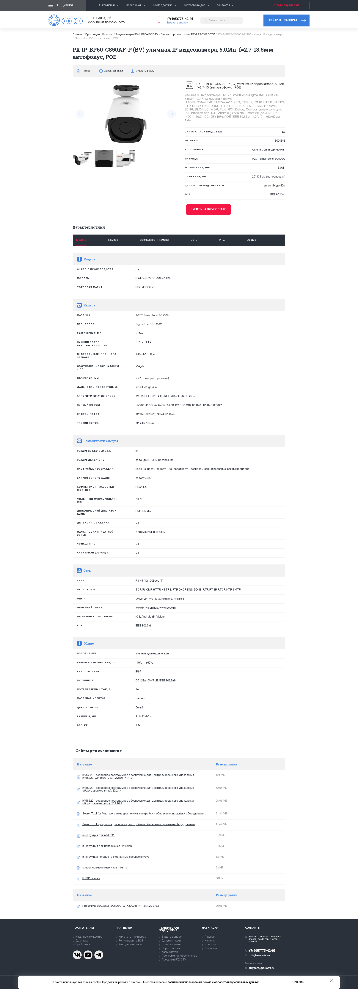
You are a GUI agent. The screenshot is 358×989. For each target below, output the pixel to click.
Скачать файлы (145, 71)
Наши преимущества (89, 937)
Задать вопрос (172, 937)
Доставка (82, 941)
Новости (210, 944)
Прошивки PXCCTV (174, 960)
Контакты (223, 5)
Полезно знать (171, 944)
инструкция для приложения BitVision (107, 846)
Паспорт (86, 71)
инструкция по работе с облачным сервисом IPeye (115, 857)
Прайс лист (83, 944)
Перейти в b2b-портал (282, 20)
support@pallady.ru (261, 968)
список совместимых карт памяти (105, 867)
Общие (251, 240)
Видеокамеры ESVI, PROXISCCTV (137, 35)
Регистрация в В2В (131, 941)
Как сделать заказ (130, 944)
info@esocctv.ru (259, 955)
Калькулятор (170, 952)
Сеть (194, 240)
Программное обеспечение (179, 956)
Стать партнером (286, 5)
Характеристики (113, 71)
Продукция (64, 5)
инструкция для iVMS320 (98, 835)
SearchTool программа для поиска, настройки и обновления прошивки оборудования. (138, 824)
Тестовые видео (194, 5)
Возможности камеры (154, 240)
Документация (171, 941)
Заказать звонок (177, 23)
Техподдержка (162, 5)
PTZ (222, 240)
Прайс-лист (133, 5)
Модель (81, 240)
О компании (107, 5)
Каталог (107, 35)
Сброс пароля (171, 948)
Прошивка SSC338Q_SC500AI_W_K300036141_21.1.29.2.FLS (120, 906)
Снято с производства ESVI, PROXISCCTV (188, 35)
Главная (78, 35)
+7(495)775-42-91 (179, 18)
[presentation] (80, 114)
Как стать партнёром (132, 937)
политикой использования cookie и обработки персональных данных (213, 982)
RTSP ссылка (91, 878)
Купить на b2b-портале (208, 209)
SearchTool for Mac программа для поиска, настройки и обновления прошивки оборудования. (144, 813)
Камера (113, 240)
